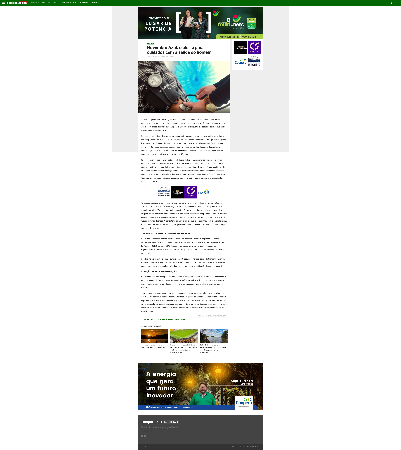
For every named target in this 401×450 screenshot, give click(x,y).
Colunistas (35, 2)
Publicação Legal (69, 2)
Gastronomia (84, 2)
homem (162, 319)
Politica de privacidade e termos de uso (245, 446)
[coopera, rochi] (200, 409)
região (177, 319)
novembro (170, 319)
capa (157, 319)
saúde (183, 319)
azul (153, 319)
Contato (95, 2)
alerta (148, 319)
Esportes (56, 2)
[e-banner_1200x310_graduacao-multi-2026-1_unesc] (200, 39)
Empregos (46, 2)
